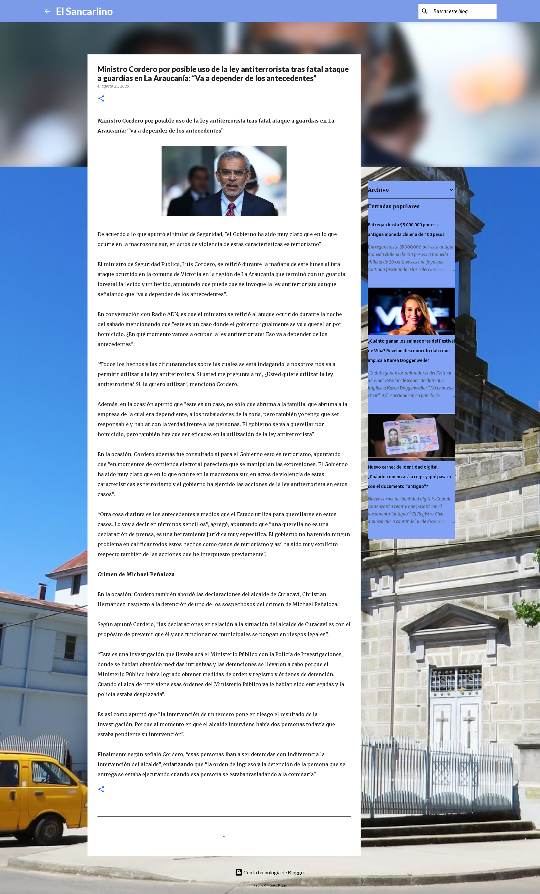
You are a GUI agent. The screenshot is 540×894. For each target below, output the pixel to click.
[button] (101, 99)
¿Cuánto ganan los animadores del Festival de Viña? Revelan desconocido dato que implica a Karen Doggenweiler (411, 351)
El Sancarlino (84, 11)
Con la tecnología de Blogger (273, 872)
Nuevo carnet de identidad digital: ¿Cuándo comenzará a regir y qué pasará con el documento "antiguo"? (409, 477)
